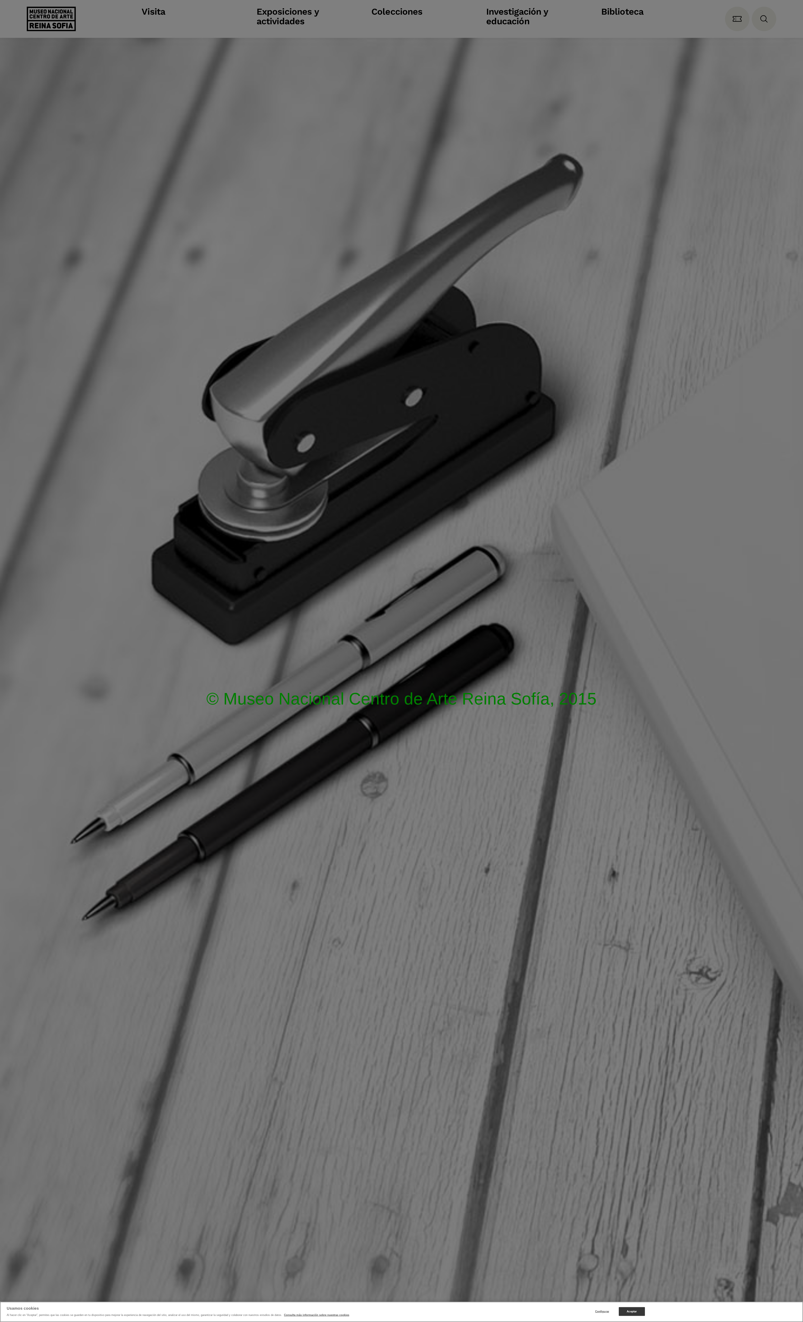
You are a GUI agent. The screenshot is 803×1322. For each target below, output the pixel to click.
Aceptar (632, 1311)
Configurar (602, 1311)
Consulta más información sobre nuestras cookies (316, 1315)
